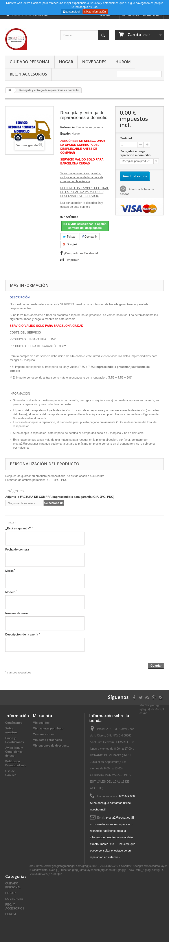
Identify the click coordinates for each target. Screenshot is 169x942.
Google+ (71, 244)
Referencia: (67, 127)
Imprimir (73, 260)
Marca (10, 570)
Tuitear (70, 236)
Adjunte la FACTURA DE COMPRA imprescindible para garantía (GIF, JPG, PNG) (59, 496)
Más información (95, 11)
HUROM (123, 61)
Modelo (11, 592)
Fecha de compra (17, 549)
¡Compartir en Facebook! (81, 253)
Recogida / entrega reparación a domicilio (135, 153)
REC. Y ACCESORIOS (28, 74)
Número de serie (16, 613)
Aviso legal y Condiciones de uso (14, 751)
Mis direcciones (43, 734)
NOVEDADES (94, 61)
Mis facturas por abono (48, 728)
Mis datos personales (47, 740)
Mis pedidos (41, 722)
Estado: (65, 133)
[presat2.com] (29, 39)
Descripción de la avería (22, 634)
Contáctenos (13, 722)
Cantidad (126, 138)
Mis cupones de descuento (51, 745)
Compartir (90, 236)
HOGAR (66, 61)
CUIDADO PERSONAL (30, 61)
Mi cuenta (42, 715)
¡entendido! (72, 11)
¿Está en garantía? (19, 528)
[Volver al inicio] (10, 90)
